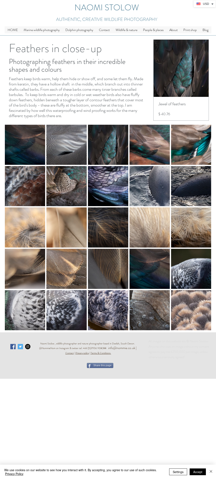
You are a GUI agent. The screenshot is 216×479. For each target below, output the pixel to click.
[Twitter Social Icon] (20, 346)
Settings (178, 472)
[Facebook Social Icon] (13, 346)
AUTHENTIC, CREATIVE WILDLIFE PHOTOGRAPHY (106, 19)
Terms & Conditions (101, 353)
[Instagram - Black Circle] (27, 346)
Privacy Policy (14, 474)
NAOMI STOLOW (106, 7)
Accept (197, 472)
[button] (126, 29)
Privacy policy (82, 353)
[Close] (210, 472)
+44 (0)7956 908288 (95, 348)
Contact (69, 353)
